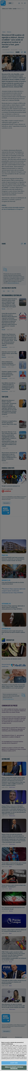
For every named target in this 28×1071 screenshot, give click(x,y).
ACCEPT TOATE (14, 1063)
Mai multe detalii (20, 1055)
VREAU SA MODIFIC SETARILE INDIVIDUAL (14, 1067)
